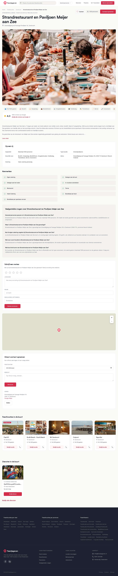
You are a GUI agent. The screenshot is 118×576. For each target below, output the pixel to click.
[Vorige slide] (5, 67)
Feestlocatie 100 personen (87, 526)
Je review (8, 277)
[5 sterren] (21, 272)
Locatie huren (91, 537)
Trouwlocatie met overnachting (88, 529)
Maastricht (13, 524)
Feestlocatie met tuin (101, 524)
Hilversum (25, 524)
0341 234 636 (98, 556)
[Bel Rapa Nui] (112, 447)
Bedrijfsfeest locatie (103, 529)
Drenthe (44, 526)
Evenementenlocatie (85, 534)
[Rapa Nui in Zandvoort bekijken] (105, 428)
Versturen (10, 384)
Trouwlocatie (83, 521)
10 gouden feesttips (98, 539)
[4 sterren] (17, 272)
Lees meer (5, 138)
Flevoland (50, 526)
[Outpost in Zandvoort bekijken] (82, 428)
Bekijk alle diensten (9, 500)
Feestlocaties (10, 9)
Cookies (106, 572)
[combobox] (37, 3)
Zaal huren (91, 521)
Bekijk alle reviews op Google (20, 117)
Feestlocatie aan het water (87, 524)
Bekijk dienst (13, 494)
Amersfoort (6, 526)
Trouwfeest (83, 537)
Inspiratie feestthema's (86, 539)
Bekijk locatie (10, 447)
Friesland (65, 524)
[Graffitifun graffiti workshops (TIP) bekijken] (12, 472)
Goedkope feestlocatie (101, 526)
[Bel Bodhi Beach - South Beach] (43, 447)
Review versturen (12, 306)
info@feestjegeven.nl (100, 553)
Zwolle (19, 524)
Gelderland (67, 521)
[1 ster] (6, 272)
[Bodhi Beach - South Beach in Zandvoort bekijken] (35, 428)
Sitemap (112, 572)
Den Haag (25, 521)
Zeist (5, 529)
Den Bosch (6, 524)
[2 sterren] (10, 272)
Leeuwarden (20, 526)
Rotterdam (13, 521)
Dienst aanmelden (108, 3)
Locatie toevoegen (71, 554)
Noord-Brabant (46, 524)
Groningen (28, 526)
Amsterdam (6, 521)
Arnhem (32, 521)
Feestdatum (8, 364)
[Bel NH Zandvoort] (66, 447)
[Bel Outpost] (89, 447)
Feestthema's (43, 557)
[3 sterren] (13, 272)
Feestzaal (98, 521)
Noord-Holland (46, 521)
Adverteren (69, 560)
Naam (6, 289)
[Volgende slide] (113, 67)
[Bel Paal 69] (20, 447)
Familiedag (105, 534)
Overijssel (59, 524)
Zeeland (56, 526)
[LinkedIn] (9, 561)
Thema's (86, 3)
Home (3, 9)
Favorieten (42, 560)
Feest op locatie (109, 539)
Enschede (13, 526)
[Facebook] (5, 561)
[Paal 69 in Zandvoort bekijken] (12, 428)
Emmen (34, 526)
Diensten (78, 3)
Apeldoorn (32, 524)
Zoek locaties (43, 554)
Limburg (53, 524)
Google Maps (8, 398)
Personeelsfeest (96, 534)
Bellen (8, 403)
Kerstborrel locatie (85, 532)
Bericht (7, 372)
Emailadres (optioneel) (12, 297)
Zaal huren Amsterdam (97, 532)
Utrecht (20, 521)
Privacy (101, 572)
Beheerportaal (70, 557)
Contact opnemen (108, 11)
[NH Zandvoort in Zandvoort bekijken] (59, 428)
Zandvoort (18, 9)
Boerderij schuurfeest (101, 537)
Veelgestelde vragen (45, 563)
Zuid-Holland (54, 521)
